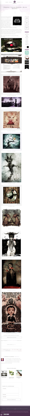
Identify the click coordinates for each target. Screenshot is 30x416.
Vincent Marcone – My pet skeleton (12, 340)
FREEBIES (21, 408)
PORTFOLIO (7, 408)
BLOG (10, 408)
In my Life (27, 40)
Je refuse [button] (5, 414)
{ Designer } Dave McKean (19, 373)
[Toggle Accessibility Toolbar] (1, 414)
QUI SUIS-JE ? (4, 408)
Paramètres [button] (2, 414)
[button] (1, 374)
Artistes (15, 344)
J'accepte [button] (8, 414)
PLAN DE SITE (25, 408)
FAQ (22, 408)
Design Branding (27, 36)
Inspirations (26, 41)
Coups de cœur (27, 34)
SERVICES (12, 408)
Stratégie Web (27, 44)
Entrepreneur (26, 37)
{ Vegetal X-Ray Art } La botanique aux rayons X (11, 373)
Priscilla (17, 356)
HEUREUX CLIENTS (16, 408)
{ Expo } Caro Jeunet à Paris (4, 373)
